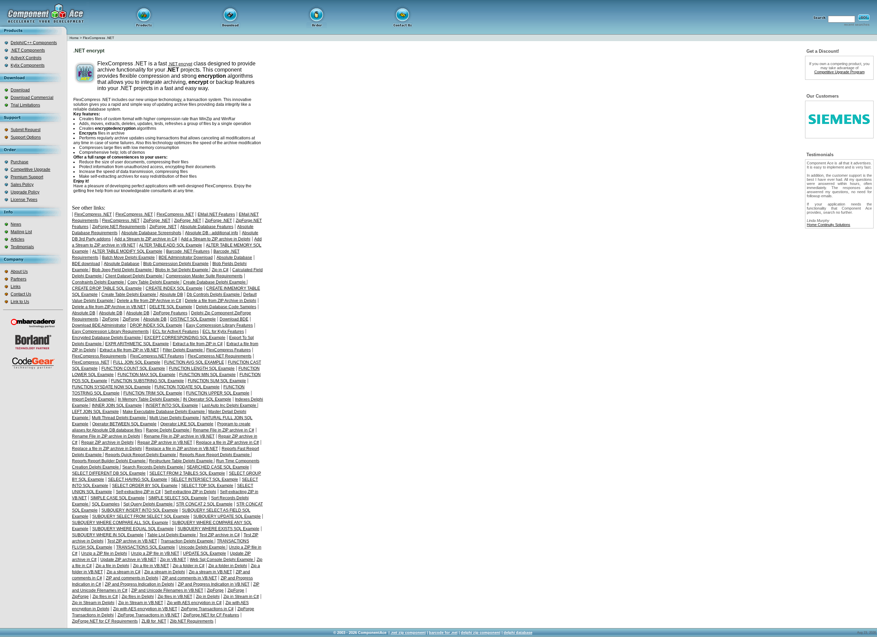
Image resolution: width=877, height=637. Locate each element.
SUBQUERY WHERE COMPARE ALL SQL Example (120, 522)
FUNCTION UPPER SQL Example (217, 393)
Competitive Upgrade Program (839, 72)
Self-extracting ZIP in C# (138, 491)
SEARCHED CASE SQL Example (218, 467)
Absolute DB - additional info (211, 232)
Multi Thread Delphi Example (119, 417)
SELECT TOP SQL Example (207, 485)
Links (16, 286)
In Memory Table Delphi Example (149, 399)
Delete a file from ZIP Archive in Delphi (220, 300)
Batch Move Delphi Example (128, 257)
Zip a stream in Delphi (164, 572)
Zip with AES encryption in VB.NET (145, 609)
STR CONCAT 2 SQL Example (204, 504)
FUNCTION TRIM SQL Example (152, 393)
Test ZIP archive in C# (219, 535)
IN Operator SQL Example (207, 399)
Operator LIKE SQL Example (186, 424)
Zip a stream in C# (123, 572)
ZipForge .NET (156, 220)
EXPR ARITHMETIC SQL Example (137, 343)
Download (20, 90)
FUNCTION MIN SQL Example (207, 374)
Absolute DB (171, 294)
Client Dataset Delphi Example (134, 276)
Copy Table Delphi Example (154, 282)
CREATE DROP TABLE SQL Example (107, 288)
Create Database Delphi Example (215, 282)
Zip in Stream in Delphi (93, 602)
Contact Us (21, 294)
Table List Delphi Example (172, 535)
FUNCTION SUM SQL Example (217, 380)
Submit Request (25, 129)
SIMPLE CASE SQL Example (117, 498)
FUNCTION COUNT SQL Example (133, 368)
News (16, 224)
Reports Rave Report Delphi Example (215, 454)
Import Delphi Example (93, 399)
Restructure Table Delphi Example (181, 461)
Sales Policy (22, 184)
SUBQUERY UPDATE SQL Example (227, 516)
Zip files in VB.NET (175, 596)
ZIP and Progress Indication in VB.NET (213, 584)
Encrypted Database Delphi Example (107, 337)
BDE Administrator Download (186, 257)
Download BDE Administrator (99, 325)
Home (74, 38)
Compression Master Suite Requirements (204, 276)
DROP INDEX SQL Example (156, 325)
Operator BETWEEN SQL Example (124, 424)
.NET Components (28, 50)
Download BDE (234, 319)
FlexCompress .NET (98, 38)
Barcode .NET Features (188, 251)
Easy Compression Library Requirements (110, 331)
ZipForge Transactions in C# (207, 609)
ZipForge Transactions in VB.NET (149, 615)
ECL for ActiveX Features (175, 331)
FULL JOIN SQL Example (136, 362)
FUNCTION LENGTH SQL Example (202, 368)
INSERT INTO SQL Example (172, 405)
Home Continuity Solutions (828, 225)
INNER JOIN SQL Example (117, 405)
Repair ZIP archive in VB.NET (164, 442)
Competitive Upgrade (30, 169)
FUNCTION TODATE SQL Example (187, 387)
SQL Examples (106, 504)
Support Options (26, 137)
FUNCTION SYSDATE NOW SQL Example (111, 387)
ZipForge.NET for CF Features (211, 615)
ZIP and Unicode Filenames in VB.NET (167, 590)
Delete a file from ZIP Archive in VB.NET (109, 306)
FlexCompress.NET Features (157, 356)
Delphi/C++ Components (34, 42)
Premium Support (27, 177)
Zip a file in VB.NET (151, 565)
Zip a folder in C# (189, 565)
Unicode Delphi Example (202, 547)
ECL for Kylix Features (223, 331)
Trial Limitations (25, 105)
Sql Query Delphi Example (148, 504)
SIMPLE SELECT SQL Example (177, 498)
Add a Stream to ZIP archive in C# (145, 239)
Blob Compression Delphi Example (176, 263)
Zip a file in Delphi (112, 565)
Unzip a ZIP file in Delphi (104, 553)
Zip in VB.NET (173, 559)
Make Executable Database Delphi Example (164, 411)
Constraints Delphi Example (98, 282)
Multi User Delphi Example (174, 417)
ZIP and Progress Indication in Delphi (139, 584)
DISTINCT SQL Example (193, 319)
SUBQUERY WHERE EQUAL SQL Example (133, 528)
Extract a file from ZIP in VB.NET (129, 350)
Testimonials (22, 247)
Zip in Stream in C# (241, 596)
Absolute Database (234, 257)
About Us (19, 271)
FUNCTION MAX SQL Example (146, 374)
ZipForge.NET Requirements (119, 226)
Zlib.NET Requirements (191, 621)
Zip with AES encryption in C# (194, 602)
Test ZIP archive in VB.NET (132, 541)
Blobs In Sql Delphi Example (182, 269)
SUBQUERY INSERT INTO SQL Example (139, 510)
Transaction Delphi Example (187, 541)
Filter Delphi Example (183, 350)
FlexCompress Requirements (99, 356)
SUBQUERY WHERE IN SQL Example (108, 535)
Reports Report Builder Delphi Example (109, 461)
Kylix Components (28, 65)
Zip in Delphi (208, 596)
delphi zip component (481, 632)
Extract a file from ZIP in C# (198, 343)
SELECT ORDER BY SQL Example (144, 485)
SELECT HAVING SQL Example (137, 479)
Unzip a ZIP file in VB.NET (155, 553)
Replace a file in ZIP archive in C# (227, 442)
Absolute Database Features (206, 226)
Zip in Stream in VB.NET (140, 602)
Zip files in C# (105, 596)
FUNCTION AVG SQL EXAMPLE (194, 362)
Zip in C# (220, 269)
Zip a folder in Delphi (227, 565)
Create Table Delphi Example (129, 294)
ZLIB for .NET (153, 621)
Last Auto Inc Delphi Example (229, 405)
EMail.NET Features (216, 214)
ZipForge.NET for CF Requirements (105, 621)
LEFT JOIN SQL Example (95, 411)
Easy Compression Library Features (219, 325)
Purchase (19, 162)
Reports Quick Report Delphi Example (141, 454)
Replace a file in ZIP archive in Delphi (107, 448)
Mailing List (21, 231)
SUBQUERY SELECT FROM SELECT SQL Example (140, 516)
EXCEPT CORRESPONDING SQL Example (184, 337)
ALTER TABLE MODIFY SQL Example (127, 251)
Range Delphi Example (168, 430)
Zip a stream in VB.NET (210, 572)
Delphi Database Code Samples (226, 306)
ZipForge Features (170, 313)
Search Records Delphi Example (153, 467)
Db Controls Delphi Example (214, 294)
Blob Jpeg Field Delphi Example (122, 269)
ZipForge (110, 319)
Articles (17, 239)
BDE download (86, 263)
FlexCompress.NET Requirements (219, 356)
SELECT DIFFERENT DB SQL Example (109, 473)
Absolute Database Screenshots (151, 232)
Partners (18, 279)
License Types (24, 199)
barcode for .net (443, 632)
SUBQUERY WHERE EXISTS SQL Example (218, 528)
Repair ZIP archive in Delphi (107, 442)
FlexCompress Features (228, 350)
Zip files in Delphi (138, 596)
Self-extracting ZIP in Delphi (190, 491)
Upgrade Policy (25, 192)
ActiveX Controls (26, 57)
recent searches (856, 24)
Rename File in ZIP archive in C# (223, 430)
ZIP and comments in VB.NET (189, 578)
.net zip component (408, 632)
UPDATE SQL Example (204, 553)
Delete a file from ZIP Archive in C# (149, 300)
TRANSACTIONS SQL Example (145, 547)
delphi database (518, 632)
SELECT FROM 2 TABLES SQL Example (187, 473)
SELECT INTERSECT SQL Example (204, 479)
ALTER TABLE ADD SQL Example (170, 245)
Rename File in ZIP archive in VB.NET (179, 436)
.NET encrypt (180, 64)
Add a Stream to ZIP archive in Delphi (215, 239)
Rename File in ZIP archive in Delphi (106, 436)
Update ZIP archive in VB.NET (128, 559)
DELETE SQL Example (170, 306)
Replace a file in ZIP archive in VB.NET (182, 448)
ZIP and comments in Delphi (132, 578)
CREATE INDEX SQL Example (174, 288)
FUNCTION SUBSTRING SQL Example (147, 380)
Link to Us (20, 301)
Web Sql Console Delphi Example (222, 559)
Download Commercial (32, 97)
